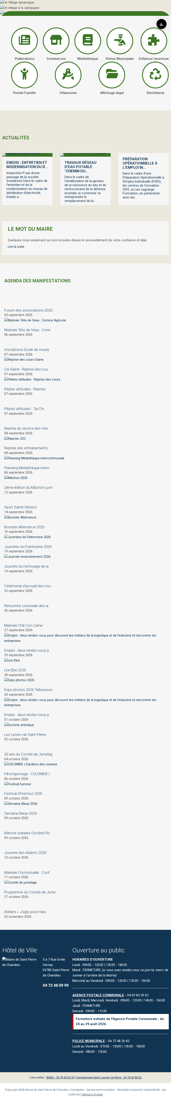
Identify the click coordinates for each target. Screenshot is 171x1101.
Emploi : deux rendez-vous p (26, 650)
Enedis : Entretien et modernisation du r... (27, 164)
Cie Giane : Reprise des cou (26, 369)
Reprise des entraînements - (27, 448)
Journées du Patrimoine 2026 (28, 547)
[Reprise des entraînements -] (15, 439)
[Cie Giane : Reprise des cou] (23, 360)
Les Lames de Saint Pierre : (26, 735)
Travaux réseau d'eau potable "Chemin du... (80, 166)
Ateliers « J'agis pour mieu (25, 912)
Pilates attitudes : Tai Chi (24, 409)
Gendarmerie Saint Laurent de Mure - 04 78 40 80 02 (109, 1077)
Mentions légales (92, 1094)
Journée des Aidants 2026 (25, 853)
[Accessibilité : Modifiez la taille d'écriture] (162, 24)
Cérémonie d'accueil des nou (27, 586)
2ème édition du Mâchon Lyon (28, 487)
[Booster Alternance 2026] (20, 517)
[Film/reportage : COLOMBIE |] (30, 764)
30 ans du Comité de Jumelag (28, 754)
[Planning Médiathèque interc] (34, 458)
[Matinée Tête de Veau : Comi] (35, 320)
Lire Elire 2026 (15, 670)
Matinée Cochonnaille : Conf (27, 872)
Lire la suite (16, 247)
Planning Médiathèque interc (27, 468)
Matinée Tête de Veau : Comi (27, 330)
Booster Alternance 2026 (24, 527)
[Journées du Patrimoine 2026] (27, 537)
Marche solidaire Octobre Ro (27, 833)
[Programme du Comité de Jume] (20, 882)
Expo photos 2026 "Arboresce (28, 690)
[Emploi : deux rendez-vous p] (85, 641)
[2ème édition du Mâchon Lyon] (16, 478)
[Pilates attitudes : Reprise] (32, 379)
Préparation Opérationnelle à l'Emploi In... (140, 163)
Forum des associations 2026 (28, 310)
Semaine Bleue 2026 (20, 813)
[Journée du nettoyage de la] (27, 557)
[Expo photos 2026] (19, 680)
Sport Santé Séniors (20, 507)
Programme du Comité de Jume (30, 892)
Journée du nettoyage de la (26, 566)
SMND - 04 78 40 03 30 (60, 1077)
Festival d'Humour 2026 (23, 793)
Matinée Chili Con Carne (23, 625)
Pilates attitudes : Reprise (24, 389)
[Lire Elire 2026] (12, 660)
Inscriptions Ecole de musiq (26, 350)
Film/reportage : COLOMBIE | (26, 774)
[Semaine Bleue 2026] (20, 804)
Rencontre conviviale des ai (26, 606)
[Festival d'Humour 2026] (17, 784)
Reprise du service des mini (26, 428)
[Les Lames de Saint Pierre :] (19, 725)
